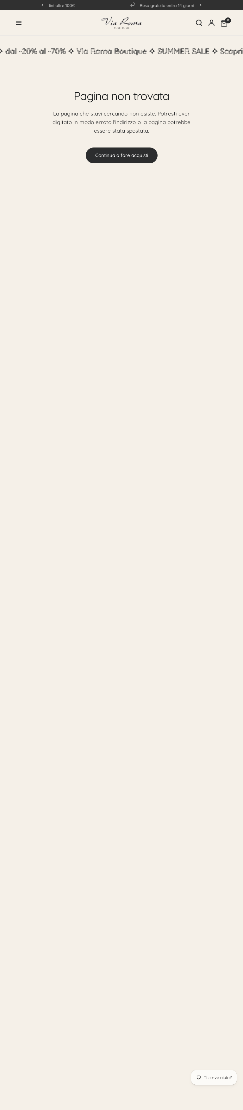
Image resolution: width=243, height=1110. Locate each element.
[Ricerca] (199, 22)
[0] (222, 22)
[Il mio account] (211, 22)
